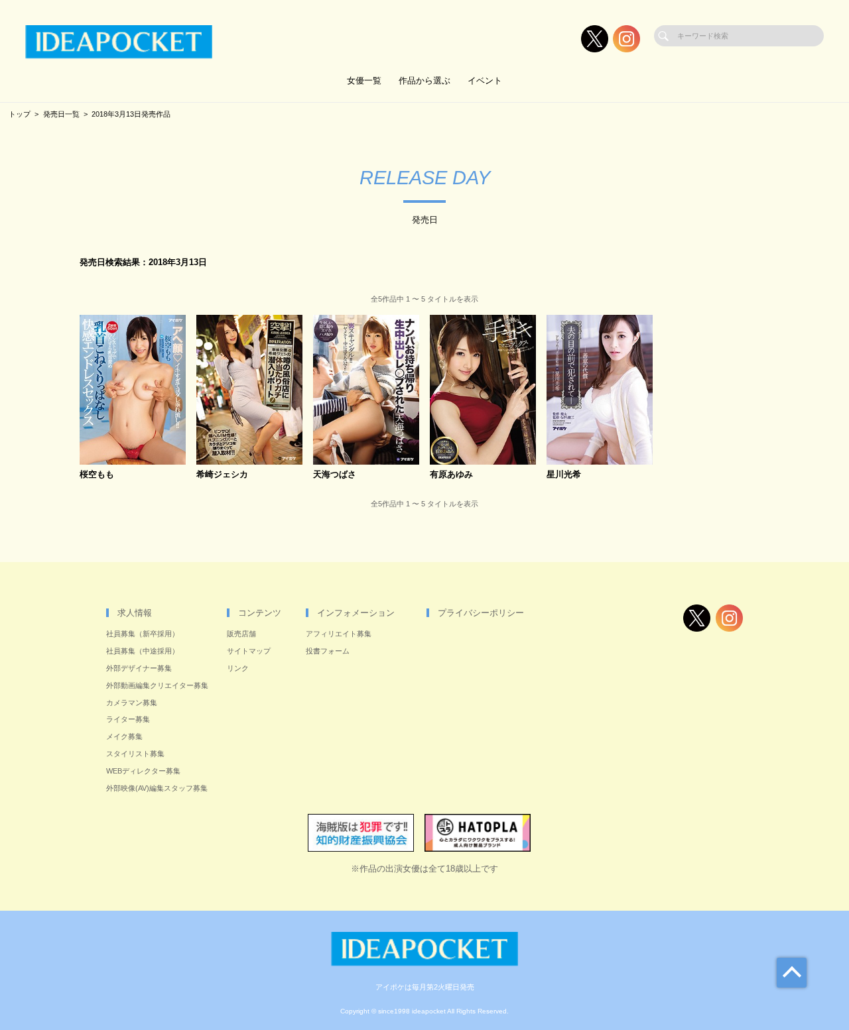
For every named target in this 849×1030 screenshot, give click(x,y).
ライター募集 (128, 719)
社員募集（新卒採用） (142, 634)
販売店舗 (241, 634)
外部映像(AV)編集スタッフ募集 (157, 788)
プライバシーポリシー (481, 613)
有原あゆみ (451, 475)
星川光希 (564, 475)
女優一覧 (364, 81)
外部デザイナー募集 (139, 668)
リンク (238, 668)
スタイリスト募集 (135, 754)
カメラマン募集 (131, 703)
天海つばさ (334, 475)
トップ (20, 114)
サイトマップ (249, 651)
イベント (485, 81)
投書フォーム (328, 651)
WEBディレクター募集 (143, 771)
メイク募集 (124, 736)
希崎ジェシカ (222, 475)
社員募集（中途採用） (142, 651)
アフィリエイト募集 (338, 634)
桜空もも (97, 475)
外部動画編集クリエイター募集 (157, 685)
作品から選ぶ (424, 81)
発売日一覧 (61, 114)
